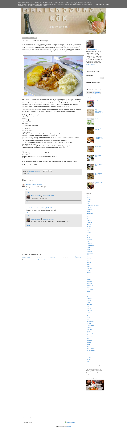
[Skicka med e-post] (44, 171)
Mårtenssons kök (35, 195)
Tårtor (88, 346)
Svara (27, 189)
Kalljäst (89, 258)
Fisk (28, 173)
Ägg (88, 361)
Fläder (88, 220)
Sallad (88, 317)
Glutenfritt (89, 236)
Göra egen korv (91, 245)
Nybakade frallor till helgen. (99, 174)
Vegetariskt (90, 352)
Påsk (88, 302)
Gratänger (89, 239)
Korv (88, 264)
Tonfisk (89, 342)
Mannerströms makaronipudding (99, 139)
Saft (88, 316)
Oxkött (88, 291)
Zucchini (89, 357)
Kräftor (89, 266)
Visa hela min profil (90, 64)
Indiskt (88, 249)
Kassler (89, 262)
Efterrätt (89, 217)
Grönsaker (90, 243)
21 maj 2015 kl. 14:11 (47, 208)
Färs (88, 230)
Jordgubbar (90, 253)
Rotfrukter (89, 310)
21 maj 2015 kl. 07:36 (36, 184)
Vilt (88, 356)
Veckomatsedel (91, 350)
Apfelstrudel (98, 146)
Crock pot (89, 207)
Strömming (90, 333)
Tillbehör (89, 340)
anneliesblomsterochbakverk (34, 208)
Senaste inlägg (26, 257)
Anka (88, 196)
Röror (88, 314)
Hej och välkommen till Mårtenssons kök (99, 111)
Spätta (88, 331)
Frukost (89, 226)
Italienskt (89, 251)
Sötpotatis (89, 336)
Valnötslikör (98, 119)
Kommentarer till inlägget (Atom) (39, 259)
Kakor (88, 257)
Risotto (89, 308)
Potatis (89, 300)
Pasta (88, 295)
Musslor (89, 287)
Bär (88, 203)
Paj (88, 293)
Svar (29, 192)
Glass (88, 234)
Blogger (69, 426)
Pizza (88, 297)
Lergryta (89, 277)
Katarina (28, 184)
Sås (88, 335)
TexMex (89, 338)
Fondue (89, 224)
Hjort (88, 247)
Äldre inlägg (78, 257)
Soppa (89, 327)
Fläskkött (89, 222)
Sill (88, 319)
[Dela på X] (48, 171)
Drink (88, 211)
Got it (107, 4)
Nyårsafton (90, 289)
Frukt (88, 228)
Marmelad (89, 283)
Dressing (89, 209)
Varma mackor (90, 348)
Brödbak (89, 199)
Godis (88, 238)
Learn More (100, 4)
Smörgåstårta (90, 325)
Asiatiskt (89, 198)
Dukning (89, 215)
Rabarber (89, 304)
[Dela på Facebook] (49, 171)
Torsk (88, 344)
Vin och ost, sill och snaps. (98, 128)
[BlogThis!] (46, 171)
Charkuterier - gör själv (93, 205)
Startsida (52, 257)
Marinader (89, 281)
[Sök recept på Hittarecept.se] (70, 422)
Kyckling (89, 270)
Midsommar (90, 285)
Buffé (88, 201)
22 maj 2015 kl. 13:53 (48, 219)
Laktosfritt (89, 272)
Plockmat (89, 298)
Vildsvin (89, 354)
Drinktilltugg (90, 213)
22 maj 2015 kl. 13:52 (48, 195)
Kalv (88, 260)
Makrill (89, 279)
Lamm (88, 274)
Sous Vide (89, 329)
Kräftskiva (89, 268)
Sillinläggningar (91, 321)
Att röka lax (97, 101)
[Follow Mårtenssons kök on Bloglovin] (93, 93)
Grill (88, 241)
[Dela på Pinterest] (51, 171)
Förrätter (89, 232)
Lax (88, 276)
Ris (88, 306)
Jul (88, 255)
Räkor (88, 312)
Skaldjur (89, 323)
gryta (88, 359)
